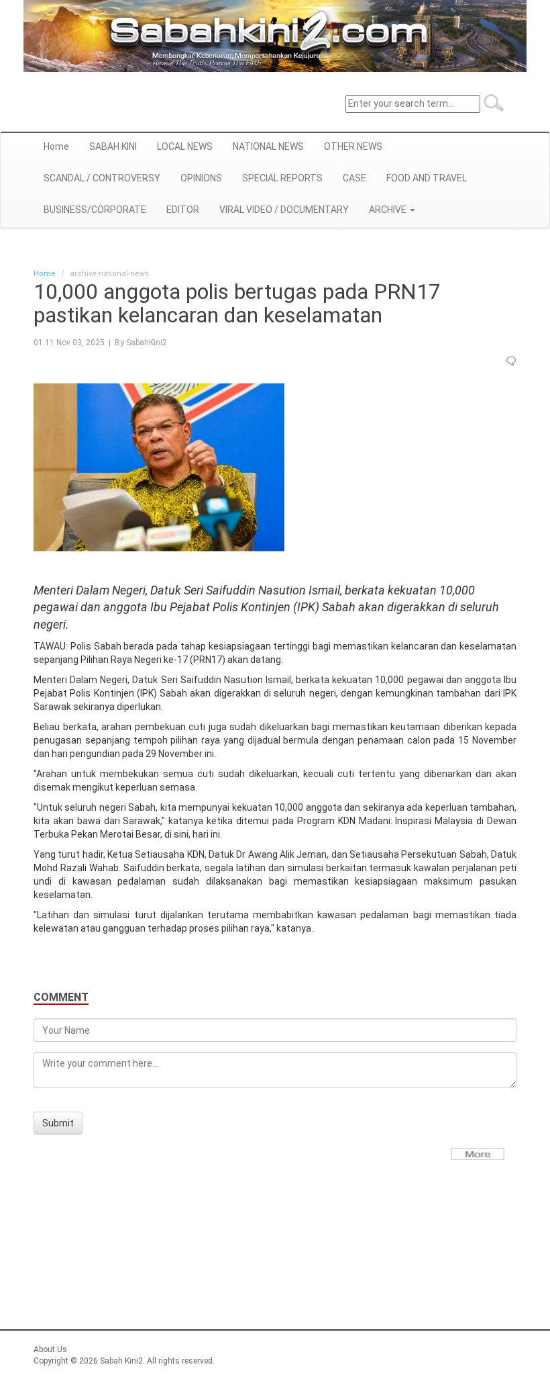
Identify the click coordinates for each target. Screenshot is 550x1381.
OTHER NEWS (353, 146)
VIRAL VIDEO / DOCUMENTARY (284, 209)
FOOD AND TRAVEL (426, 178)
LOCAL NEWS (185, 146)
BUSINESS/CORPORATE (95, 209)
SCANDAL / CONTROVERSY (102, 178)
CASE (354, 178)
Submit (58, 1123)
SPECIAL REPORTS (282, 178)
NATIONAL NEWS (268, 146)
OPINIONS (201, 178)
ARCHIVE (388, 209)
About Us (50, 1349)
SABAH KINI (113, 146)
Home (56, 146)
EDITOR (182, 209)
